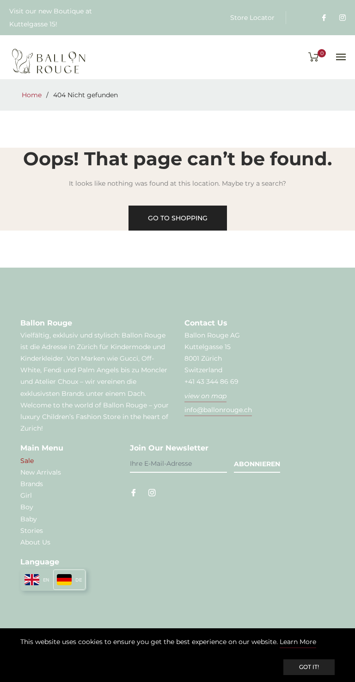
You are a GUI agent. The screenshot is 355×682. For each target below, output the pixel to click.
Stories (31, 530)
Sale (27, 461)
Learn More (298, 642)
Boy (26, 507)
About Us (35, 542)
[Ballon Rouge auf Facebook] (323, 17)
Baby (28, 519)
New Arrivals (40, 472)
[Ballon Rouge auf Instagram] (342, 17)
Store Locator (252, 17)
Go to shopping (178, 218)
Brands (31, 484)
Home (32, 95)
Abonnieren (257, 464)
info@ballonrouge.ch (218, 410)
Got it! (309, 666)
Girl (26, 495)
